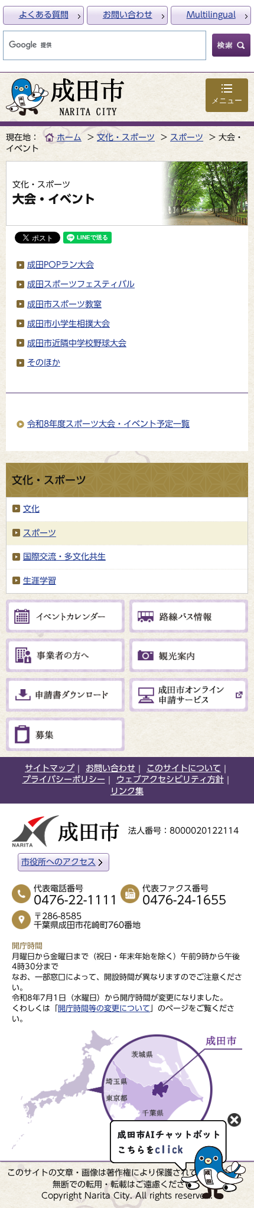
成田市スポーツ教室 (64, 304)
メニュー (226, 100)
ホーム (69, 137)
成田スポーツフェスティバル (81, 284)
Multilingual (211, 15)
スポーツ (186, 137)
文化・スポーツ (126, 137)
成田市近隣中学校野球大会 (76, 343)
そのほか (43, 362)
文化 (31, 509)
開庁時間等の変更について (104, 1008)
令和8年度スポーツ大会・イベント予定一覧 (108, 424)
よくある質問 (44, 15)
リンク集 (127, 791)
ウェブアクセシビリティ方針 (170, 779)
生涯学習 (39, 581)
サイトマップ (49, 768)
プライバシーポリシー (63, 779)
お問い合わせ (127, 15)
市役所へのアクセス (58, 862)
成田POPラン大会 (60, 265)
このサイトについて (183, 768)
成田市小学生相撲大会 (68, 324)
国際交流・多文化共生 (64, 556)
